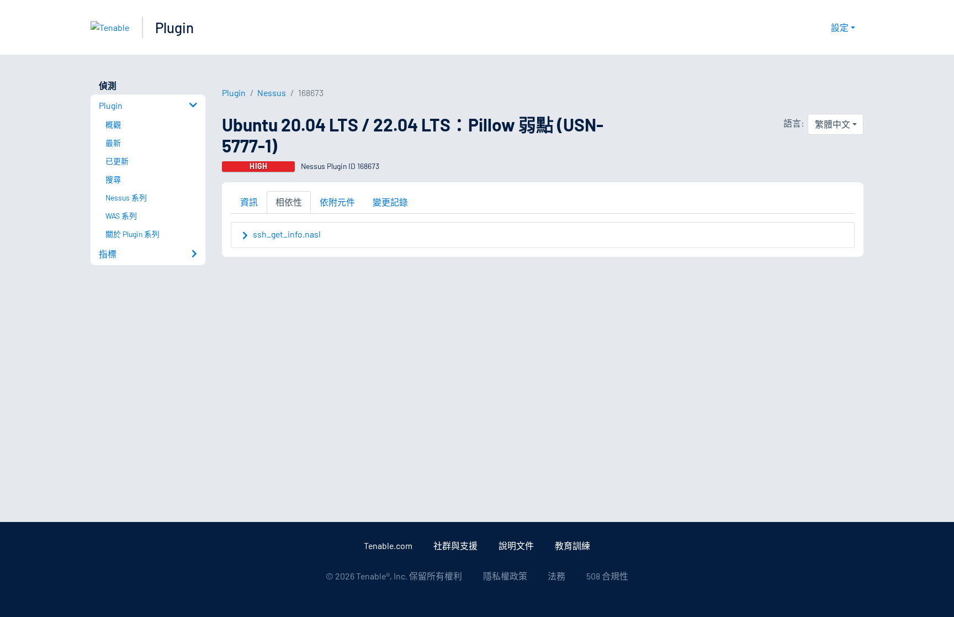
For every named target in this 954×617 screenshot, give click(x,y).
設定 (840, 27)
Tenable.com (388, 545)
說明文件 (516, 545)
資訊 (249, 202)
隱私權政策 (505, 576)
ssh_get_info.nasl (287, 234)
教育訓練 (572, 545)
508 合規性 (607, 576)
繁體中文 (832, 124)
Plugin (174, 27)
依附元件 (337, 202)
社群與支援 (455, 545)
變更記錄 (390, 202)
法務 (556, 576)
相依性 (288, 202)
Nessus (271, 92)
